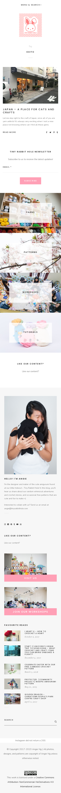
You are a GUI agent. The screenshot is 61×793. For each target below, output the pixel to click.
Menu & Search (30, 5)
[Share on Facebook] (47, 132)
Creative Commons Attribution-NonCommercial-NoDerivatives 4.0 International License (31, 782)
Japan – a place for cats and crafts (28, 111)
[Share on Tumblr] (57, 132)
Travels (39, 86)
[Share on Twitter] (50, 132)
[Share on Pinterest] (54, 132)
